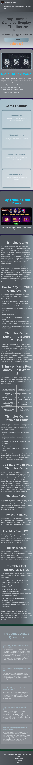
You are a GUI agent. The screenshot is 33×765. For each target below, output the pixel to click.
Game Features (19, 6)
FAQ (5, 8)
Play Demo (28, 6)
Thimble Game (10, 2)
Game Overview (9, 6)
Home (18, 756)
